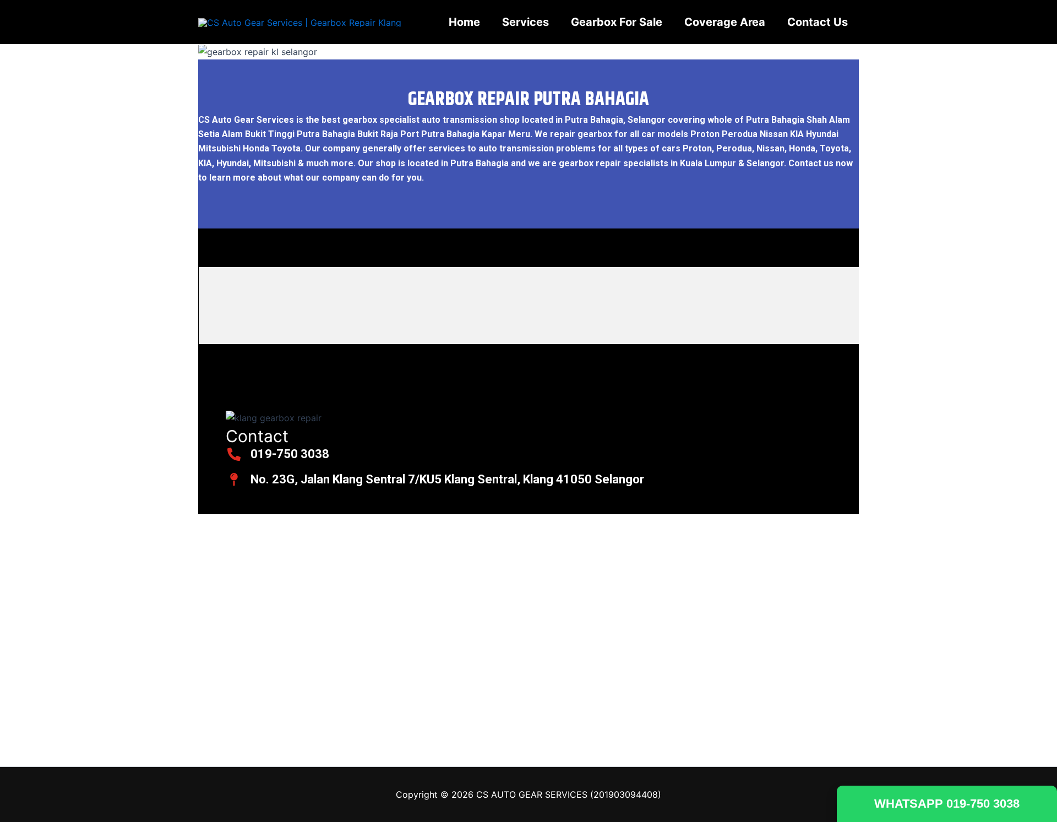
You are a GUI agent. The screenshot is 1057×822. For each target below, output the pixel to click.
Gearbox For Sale (616, 22)
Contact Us (817, 22)
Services (525, 22)
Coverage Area (724, 22)
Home (464, 22)
